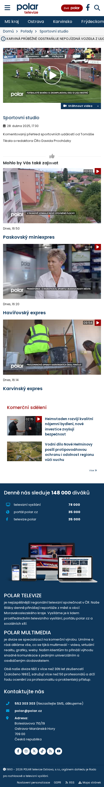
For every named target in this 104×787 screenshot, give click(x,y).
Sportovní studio (54, 31)
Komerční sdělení (27, 407)
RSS (71, 782)
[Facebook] (18, 751)
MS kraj (12, 21)
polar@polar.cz (28, 710)
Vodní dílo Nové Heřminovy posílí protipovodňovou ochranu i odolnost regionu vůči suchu (69, 452)
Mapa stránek (92, 782)
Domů (8, 31)
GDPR (57, 782)
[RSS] (50, 751)
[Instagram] (26, 751)
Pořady (27, 31)
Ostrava (36, 21)
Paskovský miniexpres (29, 237)
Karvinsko (62, 21)
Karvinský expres (22, 388)
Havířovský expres (24, 312)
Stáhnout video (79, 106)
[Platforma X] (34, 751)
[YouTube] (58, 751)
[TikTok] (42, 751)
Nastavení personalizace (33, 782)
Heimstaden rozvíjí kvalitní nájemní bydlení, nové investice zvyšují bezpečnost (69, 427)
